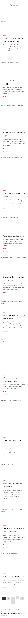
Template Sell (4, 615)
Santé (4, 312)
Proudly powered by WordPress (8, 613)
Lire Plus (5, 53)
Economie (5, 129)
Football (4, 190)
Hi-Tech (4, 78)
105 (22, 598)
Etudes (4, 437)
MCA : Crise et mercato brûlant (14, 576)
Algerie (4, 274)
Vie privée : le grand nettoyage (13, 236)
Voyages (4, 35)
